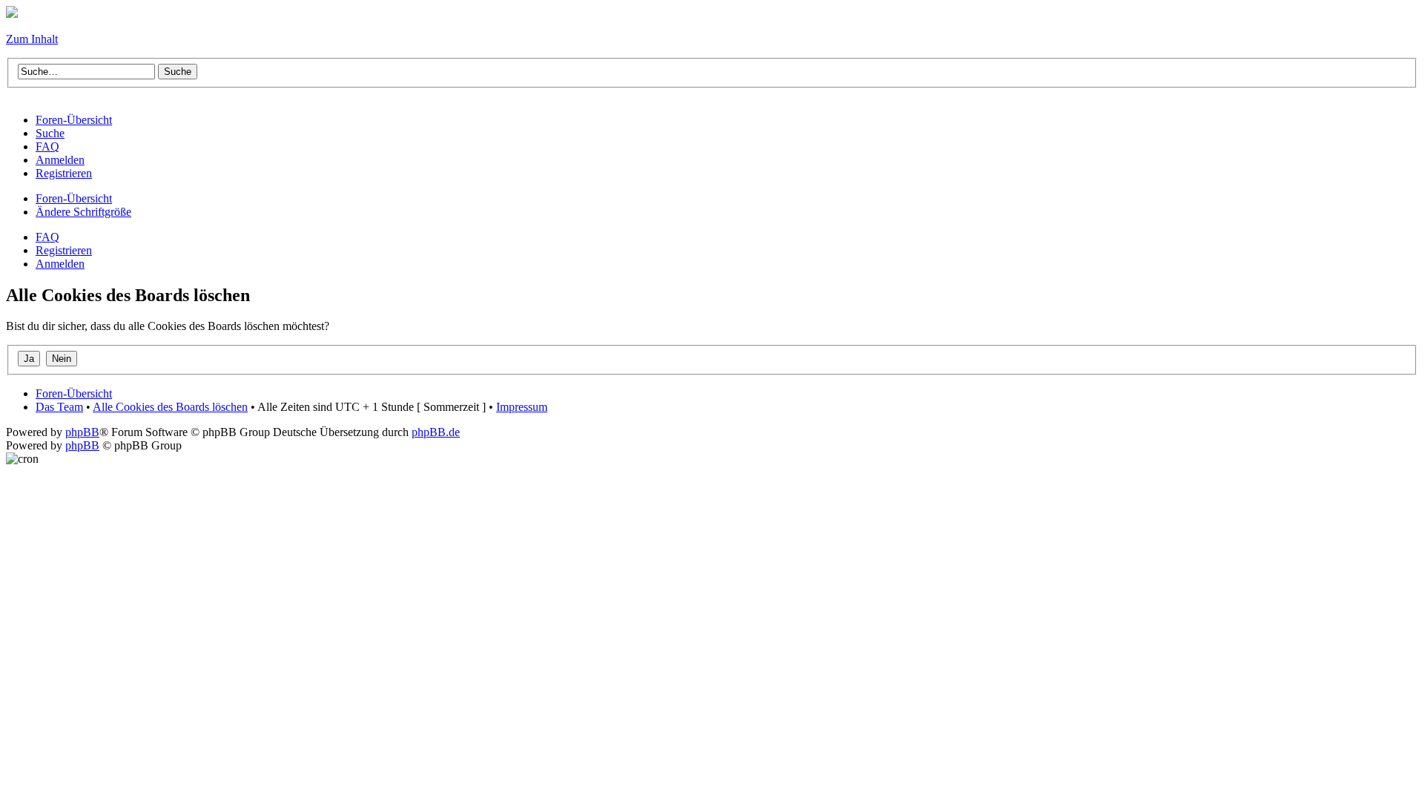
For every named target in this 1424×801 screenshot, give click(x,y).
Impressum (521, 406)
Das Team (59, 406)
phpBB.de (436, 432)
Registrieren (64, 250)
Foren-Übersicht (74, 198)
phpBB (82, 432)
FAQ (47, 237)
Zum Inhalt (32, 39)
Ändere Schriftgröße (83, 211)
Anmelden (60, 263)
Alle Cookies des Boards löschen (170, 406)
